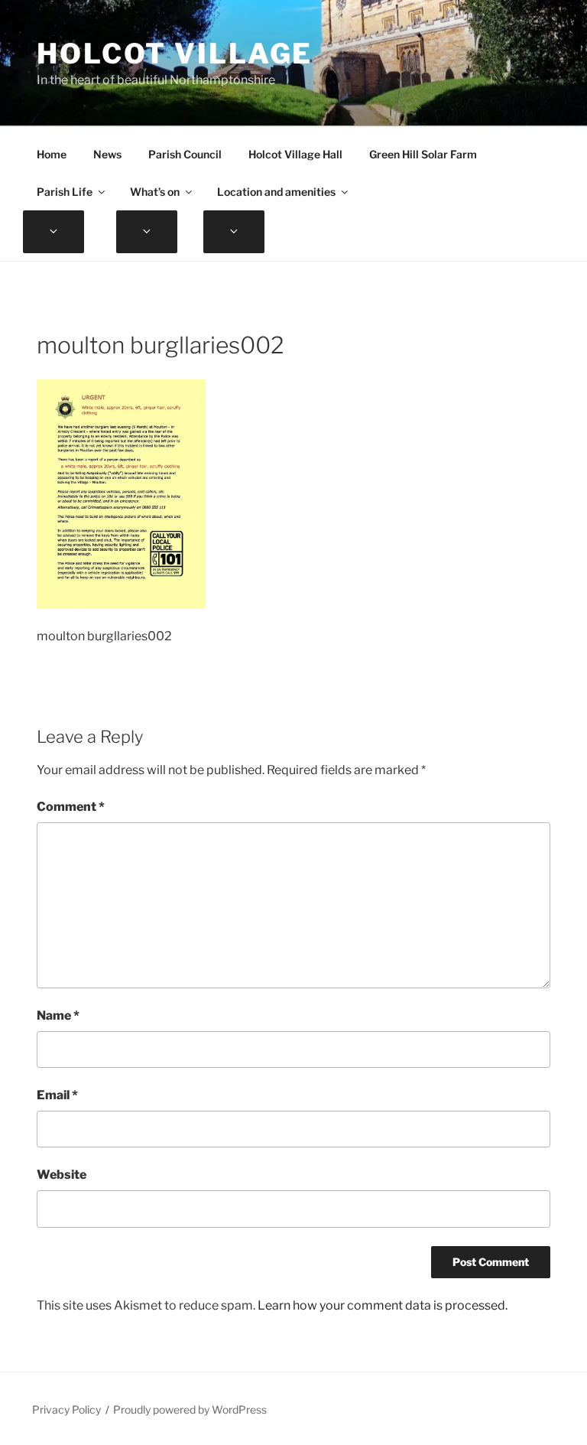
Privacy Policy (66, 1409)
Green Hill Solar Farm (423, 154)
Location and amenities (276, 191)
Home (51, 154)
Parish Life (64, 191)
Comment (71, 806)
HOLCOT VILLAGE (175, 53)
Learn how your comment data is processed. (383, 1305)
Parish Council (185, 154)
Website (61, 1174)
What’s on (155, 191)
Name (58, 1015)
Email (57, 1095)
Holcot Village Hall (295, 154)
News (107, 154)
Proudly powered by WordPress (190, 1409)
